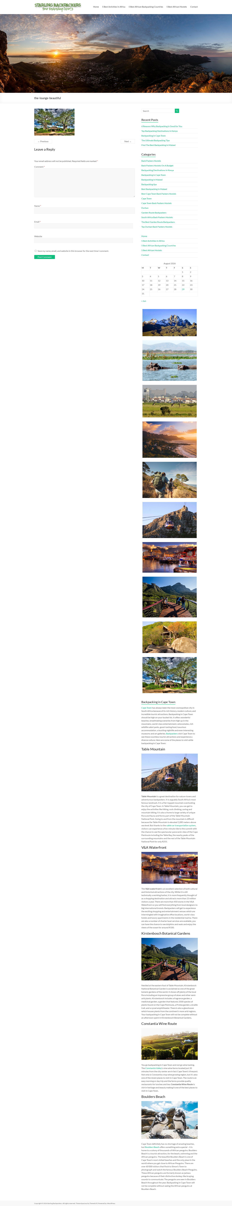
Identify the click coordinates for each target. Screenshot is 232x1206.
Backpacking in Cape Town (153, 135)
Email (37, 221)
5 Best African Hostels (176, 6)
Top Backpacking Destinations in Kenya (159, 131)
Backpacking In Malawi (151, 179)
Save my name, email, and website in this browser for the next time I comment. (73, 251)
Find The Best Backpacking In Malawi (158, 145)
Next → (127, 141)
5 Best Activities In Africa (113, 6)
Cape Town (146, 198)
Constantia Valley (153, 1068)
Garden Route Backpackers (153, 212)
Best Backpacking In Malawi (154, 189)
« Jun (143, 301)
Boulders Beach (152, 1147)
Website (38, 236)
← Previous (43, 141)
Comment (39, 166)
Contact (194, 6)
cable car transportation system (180, 825)
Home (96, 6)
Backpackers (172, 733)
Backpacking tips (149, 184)
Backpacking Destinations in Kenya (157, 170)
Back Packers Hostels (151, 160)
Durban (144, 208)
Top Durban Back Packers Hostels (156, 226)
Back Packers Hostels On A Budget (157, 165)
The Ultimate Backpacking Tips (155, 140)
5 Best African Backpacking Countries (146, 6)
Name (37, 206)
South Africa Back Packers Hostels (157, 217)
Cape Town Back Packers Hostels (156, 203)
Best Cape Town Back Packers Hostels (158, 193)
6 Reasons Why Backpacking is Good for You (161, 126)
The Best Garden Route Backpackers (158, 222)
